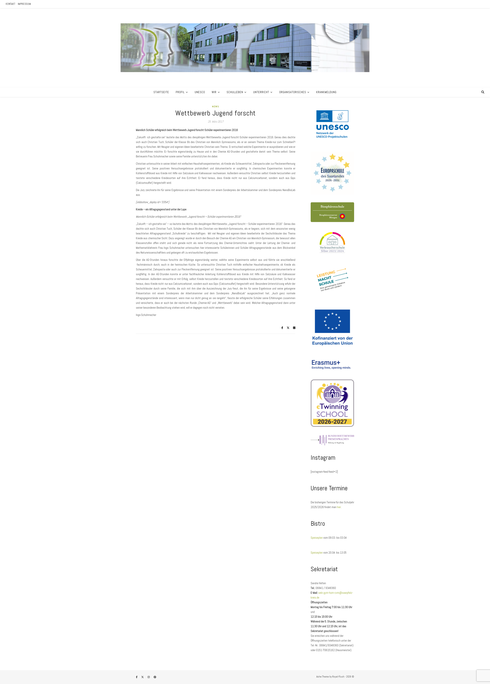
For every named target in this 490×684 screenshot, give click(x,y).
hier (339, 507)
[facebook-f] (137, 677)
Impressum (24, 4)
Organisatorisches (292, 92)
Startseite (161, 92)
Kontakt (10, 4)
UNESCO (200, 92)
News (215, 106)
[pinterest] (155, 677)
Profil (180, 92)
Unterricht (261, 92)
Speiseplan (317, 537)
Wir (214, 92)
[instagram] (149, 677)
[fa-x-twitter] (142, 677)
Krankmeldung (326, 92)
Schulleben (235, 92)
